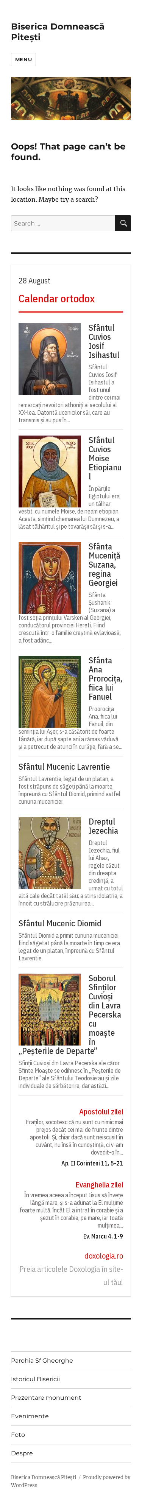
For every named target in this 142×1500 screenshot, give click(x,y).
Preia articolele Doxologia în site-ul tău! (71, 1275)
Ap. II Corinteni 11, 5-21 (92, 1163)
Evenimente (30, 1416)
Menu (23, 59)
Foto (18, 1434)
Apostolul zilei (101, 1111)
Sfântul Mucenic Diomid (60, 923)
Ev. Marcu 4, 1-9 (103, 1236)
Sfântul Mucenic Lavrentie (64, 766)
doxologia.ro (103, 1256)
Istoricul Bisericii (35, 1379)
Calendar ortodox (57, 298)
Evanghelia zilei (99, 1184)
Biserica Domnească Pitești (43, 1477)
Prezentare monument (46, 1397)
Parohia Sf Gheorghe (42, 1360)
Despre (22, 1453)
